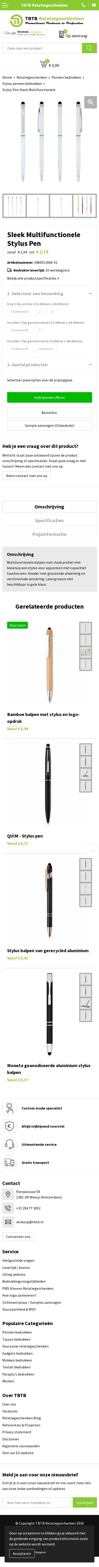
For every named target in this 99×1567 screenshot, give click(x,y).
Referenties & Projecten (21, 1425)
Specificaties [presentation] (49, 520)
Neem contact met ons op (26, 475)
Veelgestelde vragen (18, 1260)
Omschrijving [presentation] (49, 506)
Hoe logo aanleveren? (19, 1295)
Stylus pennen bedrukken (22, 83)
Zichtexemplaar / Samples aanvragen (31, 1302)
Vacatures (10, 1411)
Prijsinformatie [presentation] (49, 534)
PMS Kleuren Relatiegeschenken (27, 1288)
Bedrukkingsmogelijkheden (24, 1281)
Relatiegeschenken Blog (21, 1418)
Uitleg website (13, 1274)
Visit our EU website (17, 1453)
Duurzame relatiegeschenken (25, 1346)
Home (7, 77)
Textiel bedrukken (16, 1367)
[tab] (49, 506)
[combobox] (42, 48)
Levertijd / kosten (16, 1267)
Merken (8, 1381)
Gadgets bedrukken (17, 1353)
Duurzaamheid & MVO (19, 1309)
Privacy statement (17, 1432)
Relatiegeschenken (32, 77)
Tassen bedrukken (16, 1339)
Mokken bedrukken (17, 1360)
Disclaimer (10, 1439)
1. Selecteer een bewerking (35, 293)
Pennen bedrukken (66, 77)
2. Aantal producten (27, 364)
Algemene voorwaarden (21, 1446)
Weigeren (40, 1552)
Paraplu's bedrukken (18, 1374)
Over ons (9, 1404)
